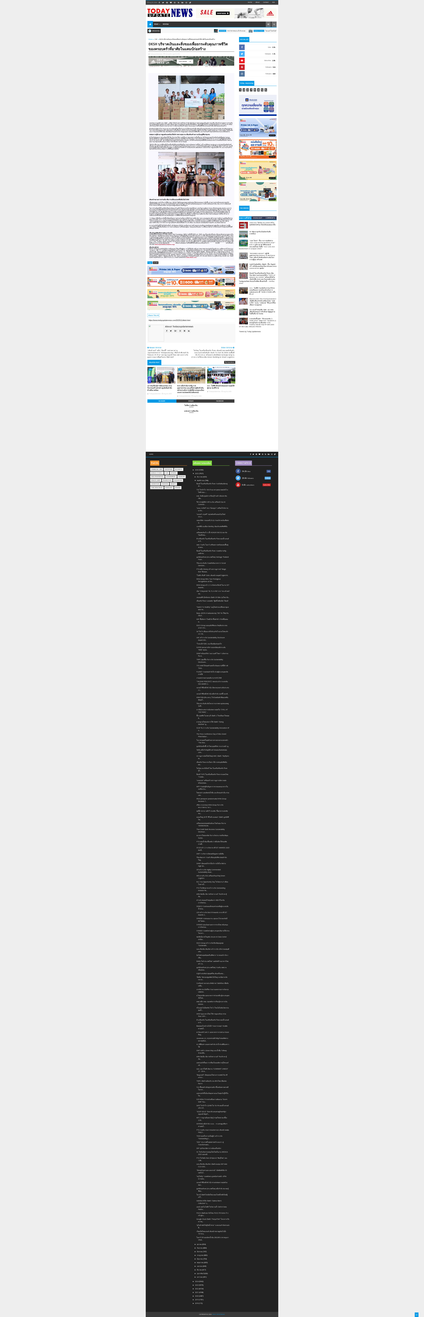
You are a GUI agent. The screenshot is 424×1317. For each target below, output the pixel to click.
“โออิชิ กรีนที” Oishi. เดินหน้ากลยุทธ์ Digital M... (212, 575)
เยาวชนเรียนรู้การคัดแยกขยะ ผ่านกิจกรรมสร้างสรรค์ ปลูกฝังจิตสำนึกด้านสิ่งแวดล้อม (159, 388)
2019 (197, 1300)
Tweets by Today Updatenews (250, 331)
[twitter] (163, 2)
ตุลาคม (199, 1244)
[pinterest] (167, 2)
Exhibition (155, 484)
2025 (197, 473)
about (258, 2)
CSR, (178, 54)
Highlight (257, 218)
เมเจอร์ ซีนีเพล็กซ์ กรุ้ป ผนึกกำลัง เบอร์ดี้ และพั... (212, 694)
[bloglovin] (170, 2)
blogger (162, 401)
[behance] (182, 2)
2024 (197, 1281)
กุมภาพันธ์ (200, 1273)
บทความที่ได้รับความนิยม (245, 218)
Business (178, 469)
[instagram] (186, 2)
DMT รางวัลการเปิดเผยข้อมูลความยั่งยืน (210, 854)
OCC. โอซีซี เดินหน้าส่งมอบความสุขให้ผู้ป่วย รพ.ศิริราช (220, 387)
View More (230, 362)
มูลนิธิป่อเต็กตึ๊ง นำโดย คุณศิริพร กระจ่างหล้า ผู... (212, 746)
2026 (197, 470)
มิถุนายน (200, 1259)
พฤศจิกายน (201, 480)
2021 (197, 1292)
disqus (190, 401)
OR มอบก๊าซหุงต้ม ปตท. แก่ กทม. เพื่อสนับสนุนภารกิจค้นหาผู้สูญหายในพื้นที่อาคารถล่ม (262, 312)
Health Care (155, 480)
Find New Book (157, 487)
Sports (173, 473)
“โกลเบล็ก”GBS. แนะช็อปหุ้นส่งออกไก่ (209, 644)
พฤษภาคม (200, 1262)
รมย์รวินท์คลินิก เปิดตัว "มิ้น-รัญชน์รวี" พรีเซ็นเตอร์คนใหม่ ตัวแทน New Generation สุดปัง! (263, 266)
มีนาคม (199, 1270)
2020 (197, 1296)
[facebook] (159, 2)
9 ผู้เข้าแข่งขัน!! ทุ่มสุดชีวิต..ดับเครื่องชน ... (210, 973)
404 (273, 2)
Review (166, 24)
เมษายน (200, 1266)
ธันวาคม (200, 477)
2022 (197, 1289)
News (156, 24)
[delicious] (190, 2)
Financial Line (156, 469)
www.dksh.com (191, 257)
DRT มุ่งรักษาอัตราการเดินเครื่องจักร (208, 1148)
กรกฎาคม (200, 1255)
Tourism (181, 476)
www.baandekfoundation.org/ (165, 244)
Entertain (168, 469)
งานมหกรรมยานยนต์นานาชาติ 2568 (209, 678)
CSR (156, 39)
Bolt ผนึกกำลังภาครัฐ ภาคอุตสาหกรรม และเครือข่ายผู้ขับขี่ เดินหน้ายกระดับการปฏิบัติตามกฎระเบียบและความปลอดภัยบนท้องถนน (190, 389)
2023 (197, 1285)
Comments (270, 218)
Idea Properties (157, 476)
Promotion (167, 480)
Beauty (173, 484)
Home (250, 2)
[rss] (178, 2)
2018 (197, 1303)
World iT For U (157, 473)
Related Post (154, 362)
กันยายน (200, 1248)
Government (171, 476)
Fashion (165, 484)
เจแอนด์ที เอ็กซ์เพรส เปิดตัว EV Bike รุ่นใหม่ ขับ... (212, 597)
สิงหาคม (200, 1251)
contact (266, 2)
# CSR (156, 263)
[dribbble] (174, 2)
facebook (219, 401)
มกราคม (200, 1277)
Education (178, 480)
